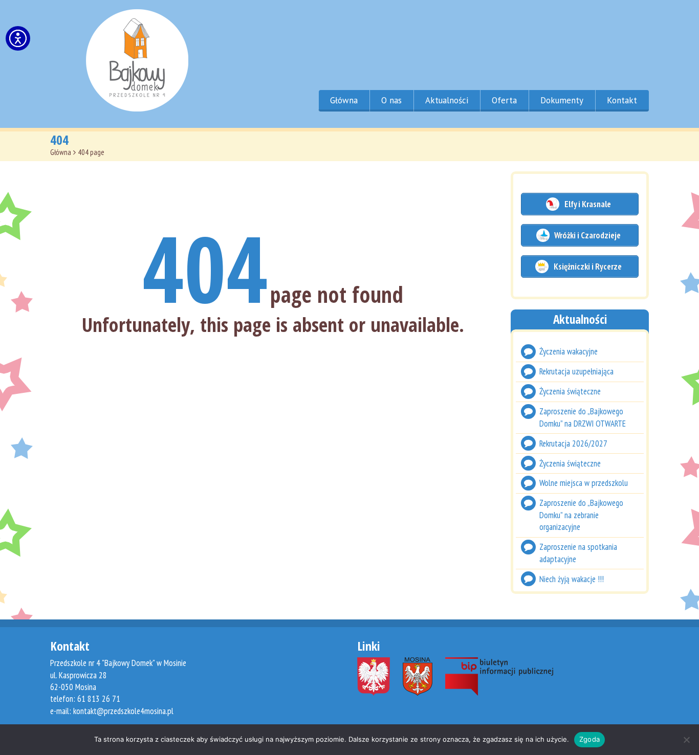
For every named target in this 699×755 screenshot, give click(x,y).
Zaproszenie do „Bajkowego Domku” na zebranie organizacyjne (581, 515)
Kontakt (622, 100)
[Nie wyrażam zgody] (686, 740)
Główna (344, 100)
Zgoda (589, 739)
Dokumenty (561, 100)
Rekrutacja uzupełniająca (576, 371)
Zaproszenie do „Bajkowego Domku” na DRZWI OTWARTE (582, 417)
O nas (391, 100)
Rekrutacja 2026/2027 (573, 443)
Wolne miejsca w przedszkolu (583, 483)
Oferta (504, 100)
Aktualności (446, 100)
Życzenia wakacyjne (568, 351)
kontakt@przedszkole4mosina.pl (123, 711)
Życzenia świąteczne (570, 391)
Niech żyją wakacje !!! (571, 579)
